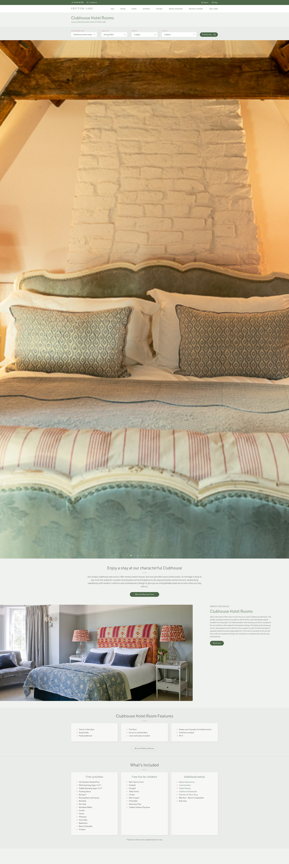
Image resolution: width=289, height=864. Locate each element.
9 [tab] (155, 555)
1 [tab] (127, 555)
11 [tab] (161, 555)
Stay (215, 2)
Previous (5, 299)
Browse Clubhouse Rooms (144, 748)
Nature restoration (176, 9)
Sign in (205, 2)
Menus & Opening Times (144, 594)
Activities (146, 9)
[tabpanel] (144, 299)
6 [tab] (144, 555)
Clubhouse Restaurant (188, 791)
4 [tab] (138, 555)
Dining (122, 9)
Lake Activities (185, 785)
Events (134, 9)
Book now (217, 643)
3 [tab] (134, 555)
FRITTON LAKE (82, 8)
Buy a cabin (214, 9)
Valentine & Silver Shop (188, 794)
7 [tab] (148, 555)
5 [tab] (141, 555)
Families (159, 9)
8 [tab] (151, 555)
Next (284, 299)
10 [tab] (158, 555)
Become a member (196, 9)
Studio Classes (185, 788)
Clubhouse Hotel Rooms (231, 611)
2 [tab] (131, 555)
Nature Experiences (187, 782)
